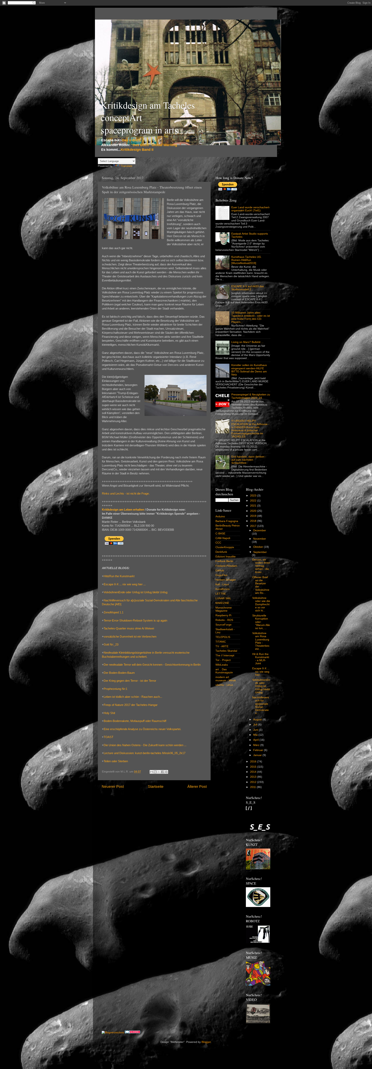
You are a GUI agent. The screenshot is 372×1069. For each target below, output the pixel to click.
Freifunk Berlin (224, 561)
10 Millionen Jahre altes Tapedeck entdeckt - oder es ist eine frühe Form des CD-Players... (250, 317)
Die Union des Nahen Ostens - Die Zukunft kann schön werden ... (145, 745)
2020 (253, 510)
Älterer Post (197, 786)
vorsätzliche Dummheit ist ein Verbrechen (130, 636)
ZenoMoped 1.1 (113, 612)
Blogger (206, 1042)
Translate (126, 166)
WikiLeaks (221, 664)
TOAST (108, 737)
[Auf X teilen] (159, 772)
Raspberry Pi (223, 615)
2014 (253, 771)
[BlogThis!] (155, 772)
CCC (218, 542)
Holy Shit (109, 713)
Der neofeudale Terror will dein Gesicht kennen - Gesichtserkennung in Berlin (152, 664)
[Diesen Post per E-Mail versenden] (151, 772)
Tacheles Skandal (226, 650)
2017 (253, 526)
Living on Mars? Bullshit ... (247, 342)
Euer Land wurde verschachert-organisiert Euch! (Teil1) (250, 209)
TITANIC (220, 641)
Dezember (259, 530)
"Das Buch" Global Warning (154, 145)
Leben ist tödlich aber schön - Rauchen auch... (133, 696)
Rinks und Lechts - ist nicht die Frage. (126, 493)
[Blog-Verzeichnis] (132, 1032)
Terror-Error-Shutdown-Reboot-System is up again (135, 620)
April (256, 739)
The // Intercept (224, 655)
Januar (258, 755)
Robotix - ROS (224, 620)
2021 (253, 505)
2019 (253, 515)
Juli (255, 724)
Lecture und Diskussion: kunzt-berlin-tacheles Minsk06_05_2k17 (144, 753)
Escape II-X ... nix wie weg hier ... (125, 584)
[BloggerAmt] (113, 1032)
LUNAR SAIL (223, 598)
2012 (253, 782)
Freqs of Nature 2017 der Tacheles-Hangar (131, 704)
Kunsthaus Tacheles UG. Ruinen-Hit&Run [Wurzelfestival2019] (246, 260)
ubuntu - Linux (224, 684)
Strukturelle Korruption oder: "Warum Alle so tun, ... (261, 622)
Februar (258, 750)
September (260, 552)
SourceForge (223, 624)
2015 (253, 766)
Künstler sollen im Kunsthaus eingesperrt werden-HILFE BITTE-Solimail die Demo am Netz (249, 370)
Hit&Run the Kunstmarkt (119, 576)
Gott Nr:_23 (111, 644)
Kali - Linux (222, 584)
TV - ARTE (221, 646)
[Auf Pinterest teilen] (166, 772)
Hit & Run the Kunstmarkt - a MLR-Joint (260, 659)
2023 (253, 495)
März (256, 745)
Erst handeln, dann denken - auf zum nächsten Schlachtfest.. (248, 459)
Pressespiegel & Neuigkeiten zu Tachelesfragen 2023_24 (250, 396)
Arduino (220, 516)
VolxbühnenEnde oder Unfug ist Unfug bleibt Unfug (135, 592)
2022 (253, 500)
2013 (253, 776)
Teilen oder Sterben (116, 761)
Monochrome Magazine (223, 609)
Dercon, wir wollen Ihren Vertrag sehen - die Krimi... (261, 566)
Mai (255, 734)
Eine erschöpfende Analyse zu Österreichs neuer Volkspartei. (142, 729)
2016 (253, 761)
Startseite (156, 786)
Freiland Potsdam (226, 565)
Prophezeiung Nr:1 (115, 688)
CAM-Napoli (222, 538)
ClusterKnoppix (224, 547)
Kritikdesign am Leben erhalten (123, 509)
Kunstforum (222, 589)
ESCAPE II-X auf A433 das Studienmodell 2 (247, 288)
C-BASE (220, 533)
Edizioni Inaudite (225, 556)
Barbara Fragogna (226, 521)
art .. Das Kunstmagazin (224, 671)
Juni (256, 729)
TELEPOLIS (222, 637)
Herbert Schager (225, 579)
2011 (253, 787)
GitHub (219, 570)
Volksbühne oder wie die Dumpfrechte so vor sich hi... (261, 604)
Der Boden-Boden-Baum (119, 672)
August (258, 719)
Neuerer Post (113, 786)
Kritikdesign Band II (137, 150)
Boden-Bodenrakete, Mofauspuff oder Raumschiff (135, 721)
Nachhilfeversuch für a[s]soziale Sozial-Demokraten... (260, 705)
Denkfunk (221, 551)
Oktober (258, 546)
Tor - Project (223, 660)
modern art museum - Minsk (225, 679)
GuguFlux (221, 575)
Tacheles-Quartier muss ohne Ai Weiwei (129, 628)
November (259, 538)
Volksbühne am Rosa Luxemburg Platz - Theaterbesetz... (260, 641)
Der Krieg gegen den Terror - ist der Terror (130, 680)
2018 (253, 520)
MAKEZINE (222, 603)
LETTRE (220, 593)
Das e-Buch (131, 140)
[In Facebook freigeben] (162, 772)
